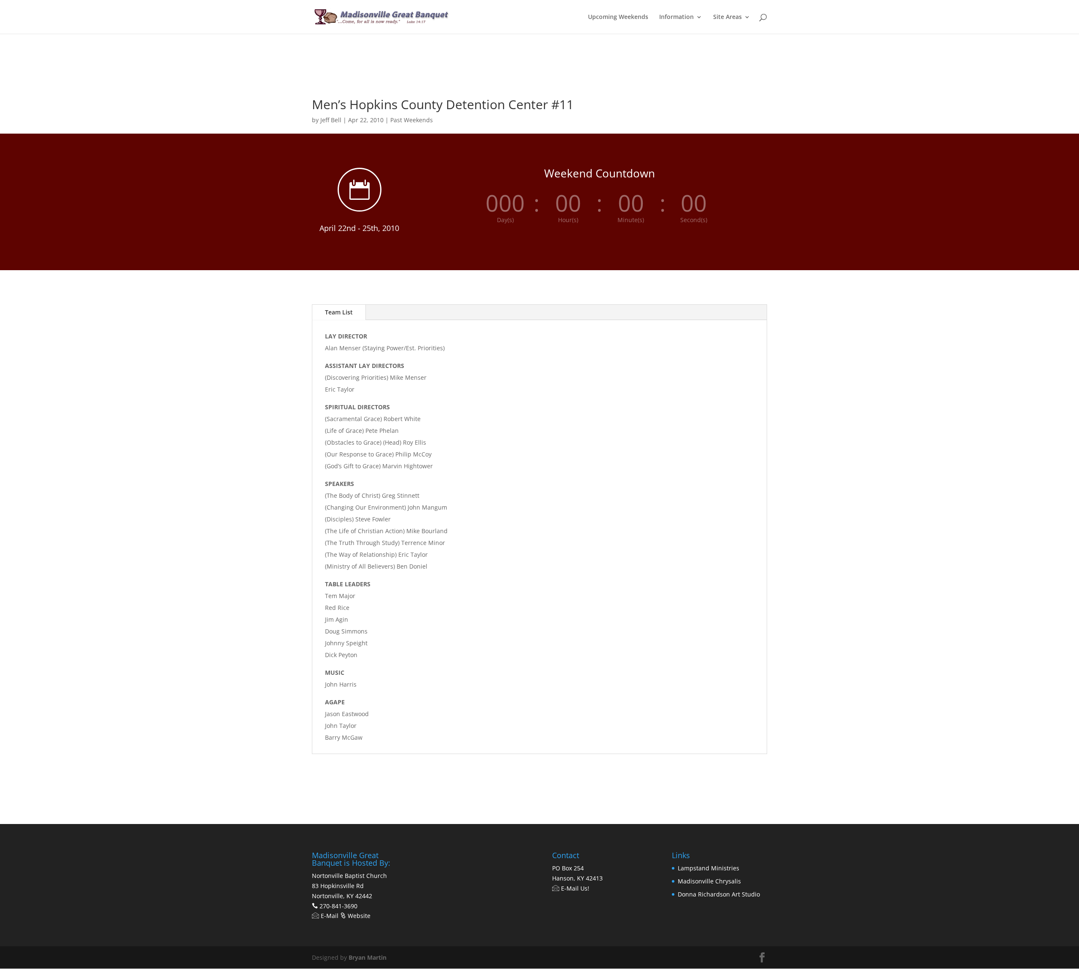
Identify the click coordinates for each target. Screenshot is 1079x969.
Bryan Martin (368, 957)
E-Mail (328, 916)
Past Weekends (411, 120)
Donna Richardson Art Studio (719, 894)
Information (676, 17)
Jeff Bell (330, 120)
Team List (339, 312)
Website (358, 916)
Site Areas (727, 17)
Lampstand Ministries (708, 868)
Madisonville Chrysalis (709, 881)
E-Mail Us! (574, 888)
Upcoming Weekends (618, 17)
